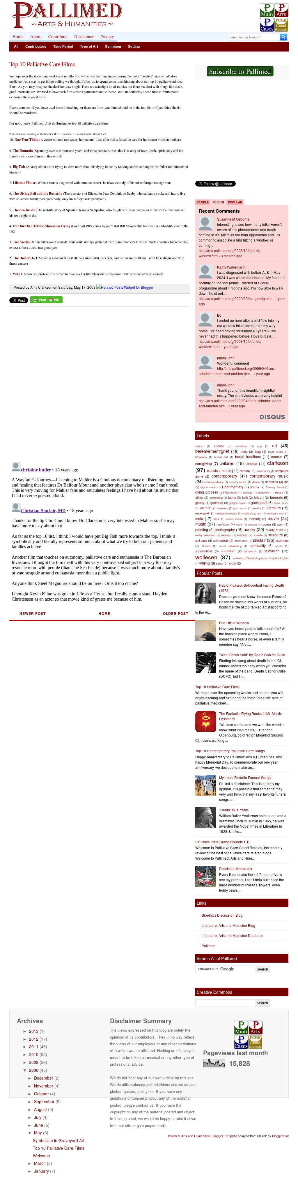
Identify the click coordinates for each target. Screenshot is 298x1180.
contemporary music (269, 476)
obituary (253, 524)
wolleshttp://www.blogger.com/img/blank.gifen (260, 558)
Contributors (35, 47)
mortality (254, 519)
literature (274, 507)
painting (201, 529)
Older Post (175, 613)
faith (245, 497)
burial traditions (248, 456)
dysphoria (231, 492)
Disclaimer (84, 36)
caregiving (203, 463)
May (38, 1132)
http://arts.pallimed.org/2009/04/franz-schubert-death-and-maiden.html (237, 371)
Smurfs (206, 546)
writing (204, 562)
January (41, 1171)
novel (239, 524)
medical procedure (226, 513)
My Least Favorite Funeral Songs (245, 777)
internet (205, 508)
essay (279, 492)
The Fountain (23, 150)
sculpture (275, 534)
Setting (134, 47)
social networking (230, 546)
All (16, 47)
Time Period (63, 47)
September (44, 1101)
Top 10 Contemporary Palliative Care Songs (230, 750)
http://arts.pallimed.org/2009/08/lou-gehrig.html (235, 298)
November (43, 1086)
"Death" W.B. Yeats (234, 809)
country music (237, 482)
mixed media (234, 519)
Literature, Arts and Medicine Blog (228, 925)
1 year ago (229, 346)
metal (216, 519)
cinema (251, 463)
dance (256, 482)
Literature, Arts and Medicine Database (232, 935)
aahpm (199, 446)
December (43, 1078)
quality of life (274, 530)
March (40, 1163)
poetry (249, 529)
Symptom (113, 47)
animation (241, 446)
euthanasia (216, 498)
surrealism (228, 551)
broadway (201, 457)
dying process (206, 491)
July (37, 1117)
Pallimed (209, 945)
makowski (202, 513)
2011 (33, 1046)
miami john (226, 357)
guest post (259, 502)
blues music (275, 452)
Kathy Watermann (231, 267)
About (36, 36)
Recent (218, 202)
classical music (219, 470)
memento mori (275, 513)
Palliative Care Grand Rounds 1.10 (223, 841)
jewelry (257, 508)
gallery (199, 503)
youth (232, 563)
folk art (259, 497)
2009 (33, 1062)
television (272, 550)
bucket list (221, 457)
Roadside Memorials (235, 868)
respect (242, 535)
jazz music (240, 508)
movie (273, 518)
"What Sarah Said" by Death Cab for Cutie (252, 654)
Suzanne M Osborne (233, 219)
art (274, 445)
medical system (251, 513)
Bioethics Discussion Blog (222, 915)
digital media (208, 487)
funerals (276, 497)
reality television (205, 535)
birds (244, 451)
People (203, 202)
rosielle (258, 535)
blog (258, 451)
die (286, 482)
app (259, 446)
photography (225, 529)
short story (241, 541)
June (38, 1125)
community (263, 471)
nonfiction (223, 524)
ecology (247, 492)
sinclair (259, 540)
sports (279, 546)
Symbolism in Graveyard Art (58, 1140)
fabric (232, 497)
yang (219, 563)
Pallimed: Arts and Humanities (189, 1135)
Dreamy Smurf (275, 487)
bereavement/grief (212, 451)
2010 (33, 1054)
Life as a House (24, 182)
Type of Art (89, 47)
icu (286, 503)
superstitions (203, 551)
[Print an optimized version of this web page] (46, 301)
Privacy (107, 36)
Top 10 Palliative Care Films (42, 64)
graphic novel (237, 503)
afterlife (219, 446)
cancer (276, 456)
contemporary (224, 476)
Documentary (232, 486)
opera (267, 524)
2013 (33, 1031)
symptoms (250, 551)
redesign (226, 535)
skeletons (282, 540)
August (40, 1109)
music (200, 524)
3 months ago (231, 255)
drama (254, 487)
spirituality (258, 545)
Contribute (58, 36)
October (41, 1093)
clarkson (277, 462)
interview (222, 508)
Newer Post (32, 613)
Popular (235, 202)
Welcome (41, 1155)
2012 (33, 1039)
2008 (33, 1070)
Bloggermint (280, 1135)
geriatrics (216, 503)
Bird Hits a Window (234, 622)
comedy (245, 471)
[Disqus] (95, 382)
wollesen (206, 557)
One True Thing (26, 139)
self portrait (220, 540)
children (227, 463)
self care (201, 540)
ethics (199, 497)
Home (18, 36)
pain (280, 524)
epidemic (263, 492)
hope (277, 503)
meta (199, 518)
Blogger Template (224, 1135)
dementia (271, 482)
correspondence (214, 482)
